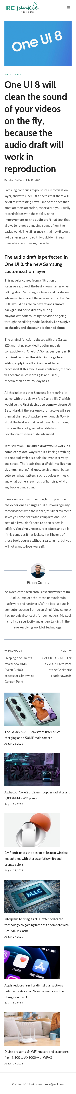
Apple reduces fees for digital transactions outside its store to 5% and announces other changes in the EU (34, 991)
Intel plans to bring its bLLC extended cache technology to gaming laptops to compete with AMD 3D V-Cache (36, 925)
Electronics (12, 74)
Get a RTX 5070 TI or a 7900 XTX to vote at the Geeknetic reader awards (57, 663)
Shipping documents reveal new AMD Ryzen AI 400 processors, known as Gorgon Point (19, 666)
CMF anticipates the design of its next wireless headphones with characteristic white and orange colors (36, 858)
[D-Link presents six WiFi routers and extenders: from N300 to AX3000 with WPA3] (38, 1029)
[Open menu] (68, 7)
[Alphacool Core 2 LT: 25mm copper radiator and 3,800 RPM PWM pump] (38, 769)
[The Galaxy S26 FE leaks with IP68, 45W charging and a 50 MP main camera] (38, 709)
